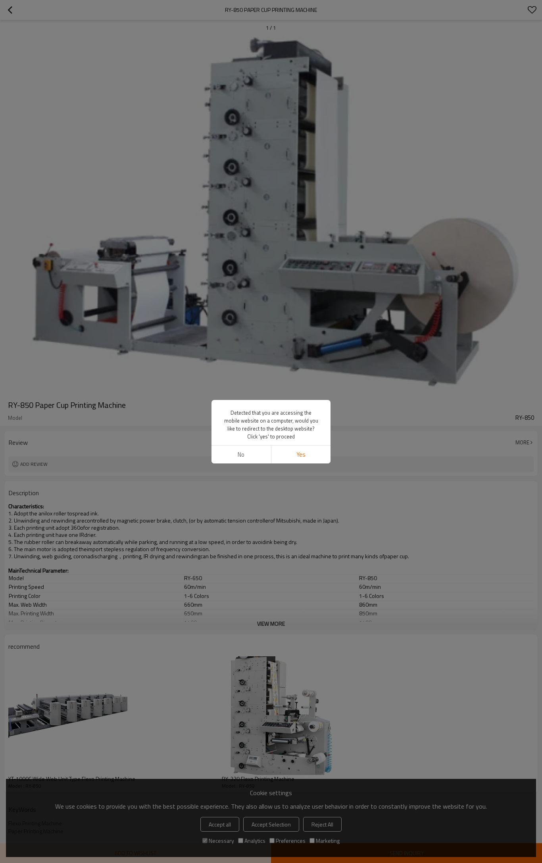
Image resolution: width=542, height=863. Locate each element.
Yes (301, 454)
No (241, 454)
